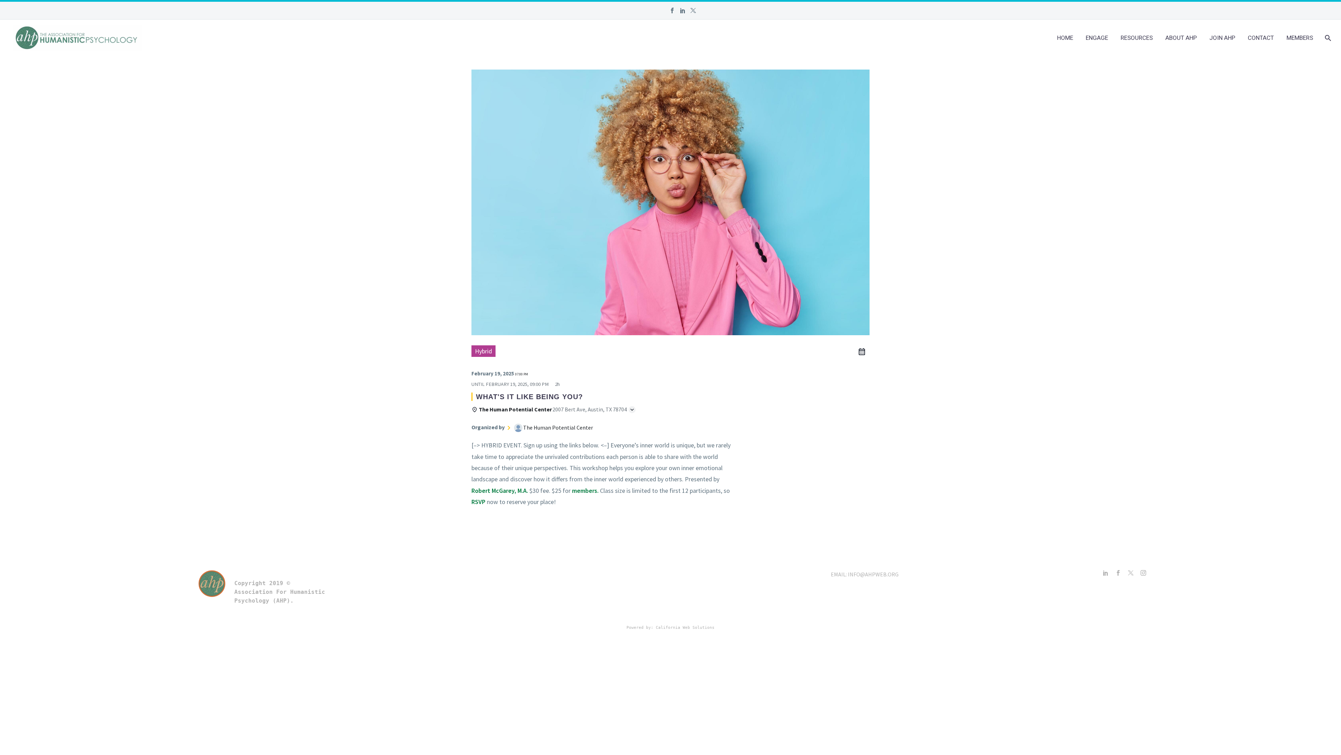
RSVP (478, 502)
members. (585, 491)
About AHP (1181, 37)
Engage (1097, 37)
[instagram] (1143, 573)
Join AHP (1222, 37)
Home (1065, 37)
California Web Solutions (685, 627)
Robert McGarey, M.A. (499, 491)
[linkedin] (1105, 573)
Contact (1261, 37)
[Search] (1327, 38)
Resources (1137, 37)
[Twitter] (693, 10)
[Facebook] (672, 10)
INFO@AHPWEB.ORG (873, 574)
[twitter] (1131, 573)
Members (1300, 37)
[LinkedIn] (682, 10)
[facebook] (1118, 573)
